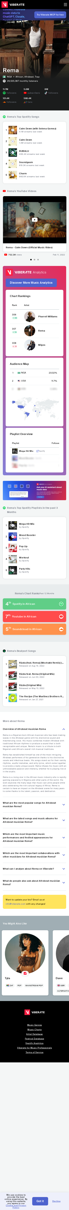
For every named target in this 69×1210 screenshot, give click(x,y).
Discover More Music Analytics (31, 283)
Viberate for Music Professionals (34, 1047)
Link (37, 451)
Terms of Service (35, 1052)
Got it (40, 1201)
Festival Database (34, 1038)
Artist (26, 305)
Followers (56, 443)
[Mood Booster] (12, 536)
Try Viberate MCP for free (50, 14)
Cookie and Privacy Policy (16, 1206)
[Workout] (12, 559)
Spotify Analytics (34, 1043)
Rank (14, 305)
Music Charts (34, 1029)
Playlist (15, 443)
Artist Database (34, 1034)
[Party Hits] (12, 570)
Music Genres (34, 1025)
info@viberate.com (16, 904)
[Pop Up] (12, 547)
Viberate (12, 4)
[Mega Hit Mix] (12, 525)
